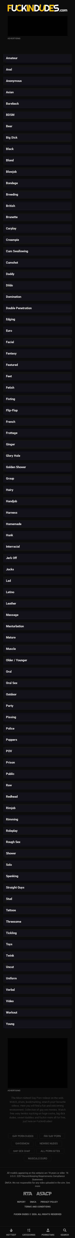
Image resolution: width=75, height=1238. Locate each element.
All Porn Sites (50, 1151)
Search (65, 1235)
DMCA (33, 1202)
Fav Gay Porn (52, 1136)
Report (21, 1202)
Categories (28, 1235)
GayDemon (22, 1143)
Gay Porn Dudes (22, 1136)
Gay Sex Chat (21, 1151)
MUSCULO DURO (37, 1158)
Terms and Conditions (37, 1206)
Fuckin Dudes (38, 8)
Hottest (11, 1235)
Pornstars (48, 1235)
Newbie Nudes (49, 1143)
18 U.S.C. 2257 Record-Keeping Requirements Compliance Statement (39, 1176)
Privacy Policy (49, 1202)
